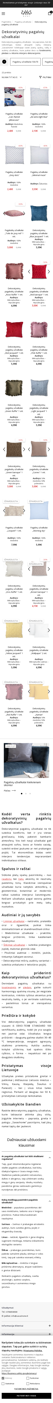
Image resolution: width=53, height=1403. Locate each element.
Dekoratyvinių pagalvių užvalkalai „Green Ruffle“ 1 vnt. (14, 408)
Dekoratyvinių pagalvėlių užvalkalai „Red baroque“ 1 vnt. (39, 291)
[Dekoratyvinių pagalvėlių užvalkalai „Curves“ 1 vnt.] (39, 449)
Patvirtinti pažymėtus (26, 1389)
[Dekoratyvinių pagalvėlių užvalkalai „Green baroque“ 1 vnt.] (14, 449)
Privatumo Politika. (32, 1350)
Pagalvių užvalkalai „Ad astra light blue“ (39, 115)
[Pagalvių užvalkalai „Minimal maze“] (39, 155)
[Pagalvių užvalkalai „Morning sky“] (39, 510)
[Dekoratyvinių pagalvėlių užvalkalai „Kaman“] (39, 691)
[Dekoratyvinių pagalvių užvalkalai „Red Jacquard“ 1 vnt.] (14, 329)
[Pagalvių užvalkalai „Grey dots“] (14, 155)
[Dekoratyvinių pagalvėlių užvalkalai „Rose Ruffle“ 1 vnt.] (14, 271)
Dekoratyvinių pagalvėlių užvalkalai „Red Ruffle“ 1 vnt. (14, 711)
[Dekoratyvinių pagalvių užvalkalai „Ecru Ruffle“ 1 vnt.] (14, 568)
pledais (27, 987)
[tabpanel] (26, 767)
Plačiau (7, 790)
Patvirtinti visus (26, 1396)
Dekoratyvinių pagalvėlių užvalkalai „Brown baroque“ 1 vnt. (39, 590)
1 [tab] (21, 793)
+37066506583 (11, 1312)
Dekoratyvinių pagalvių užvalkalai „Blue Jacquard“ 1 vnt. (39, 233)
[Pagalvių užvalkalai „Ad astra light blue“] (39, 96)
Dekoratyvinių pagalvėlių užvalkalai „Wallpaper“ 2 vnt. (39, 650)
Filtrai (47, 77)
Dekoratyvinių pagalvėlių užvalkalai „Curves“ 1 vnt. (39, 469)
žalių (21, 879)
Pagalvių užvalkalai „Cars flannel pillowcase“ (14, 116)
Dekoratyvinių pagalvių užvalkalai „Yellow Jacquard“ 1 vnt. (14, 652)
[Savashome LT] (26, 13)
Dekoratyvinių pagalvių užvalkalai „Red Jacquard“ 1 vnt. (14, 349)
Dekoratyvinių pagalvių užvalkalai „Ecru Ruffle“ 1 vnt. (14, 588)
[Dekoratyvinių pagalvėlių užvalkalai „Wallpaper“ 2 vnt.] (39, 630)
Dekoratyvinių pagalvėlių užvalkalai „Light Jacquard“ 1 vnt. (39, 410)
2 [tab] (26, 793)
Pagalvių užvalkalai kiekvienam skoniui (22, 783)
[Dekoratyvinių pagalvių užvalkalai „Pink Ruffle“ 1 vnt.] (39, 329)
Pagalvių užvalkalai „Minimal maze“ (38, 174)
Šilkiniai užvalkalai (14, 944)
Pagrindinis (6, 22)
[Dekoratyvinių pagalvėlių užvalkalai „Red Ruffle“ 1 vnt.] (14, 691)
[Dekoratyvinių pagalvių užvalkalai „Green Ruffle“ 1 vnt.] (14, 388)
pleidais (5, 53)
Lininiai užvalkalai (13, 921)
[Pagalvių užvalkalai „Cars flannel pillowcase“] (14, 96)
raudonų (7, 879)
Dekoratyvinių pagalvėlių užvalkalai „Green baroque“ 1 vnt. (14, 471)
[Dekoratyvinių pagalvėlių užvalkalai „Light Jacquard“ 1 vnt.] (39, 388)
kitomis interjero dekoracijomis (26, 53)
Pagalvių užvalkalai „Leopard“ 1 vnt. (14, 529)
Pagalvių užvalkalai (23, 22)
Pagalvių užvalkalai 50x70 (25, 61)
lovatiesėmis (45, 50)
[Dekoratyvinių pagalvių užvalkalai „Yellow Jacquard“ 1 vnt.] (14, 630)
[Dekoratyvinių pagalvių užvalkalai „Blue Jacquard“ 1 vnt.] (39, 213)
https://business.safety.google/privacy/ (19, 1373)
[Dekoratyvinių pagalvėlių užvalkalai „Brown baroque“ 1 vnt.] (39, 568)
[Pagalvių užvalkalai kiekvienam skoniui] (26, 760)
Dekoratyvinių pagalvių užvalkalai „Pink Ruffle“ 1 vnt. (38, 349)
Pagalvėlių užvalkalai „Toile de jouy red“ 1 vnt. (14, 233)
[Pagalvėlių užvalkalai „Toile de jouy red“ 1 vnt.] (14, 213)
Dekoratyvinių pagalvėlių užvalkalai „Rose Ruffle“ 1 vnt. (14, 291)
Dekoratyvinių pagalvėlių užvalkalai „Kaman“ (39, 711)
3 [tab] (30, 793)
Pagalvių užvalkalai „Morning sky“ (38, 529)
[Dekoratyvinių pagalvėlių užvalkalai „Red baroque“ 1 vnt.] (39, 271)
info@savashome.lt (19, 1316)
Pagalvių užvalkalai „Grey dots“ (14, 174)
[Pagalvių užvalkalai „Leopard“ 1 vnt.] (14, 510)
